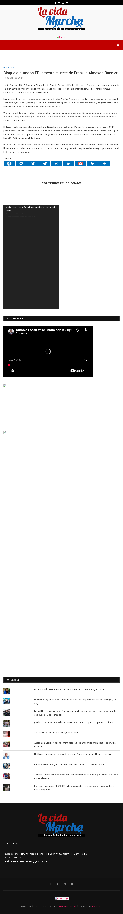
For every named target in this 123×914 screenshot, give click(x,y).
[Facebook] (9, 163)
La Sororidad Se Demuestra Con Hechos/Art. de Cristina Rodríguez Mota (69, 689)
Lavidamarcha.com (68, 906)
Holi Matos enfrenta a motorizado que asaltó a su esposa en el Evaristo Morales (73, 754)
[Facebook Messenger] (21, 163)
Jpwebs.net (97, 906)
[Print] (92, 163)
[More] (104, 163)
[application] (31, 257)
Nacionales (8, 67)
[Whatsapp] (56, 163)
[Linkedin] (68, 163)
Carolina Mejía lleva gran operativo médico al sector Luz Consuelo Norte (69, 764)
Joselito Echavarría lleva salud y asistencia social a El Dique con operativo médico (73, 722)
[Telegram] (44, 163)
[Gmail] (80, 163)
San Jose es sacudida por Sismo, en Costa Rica (56, 732)
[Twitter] (33, 163)
